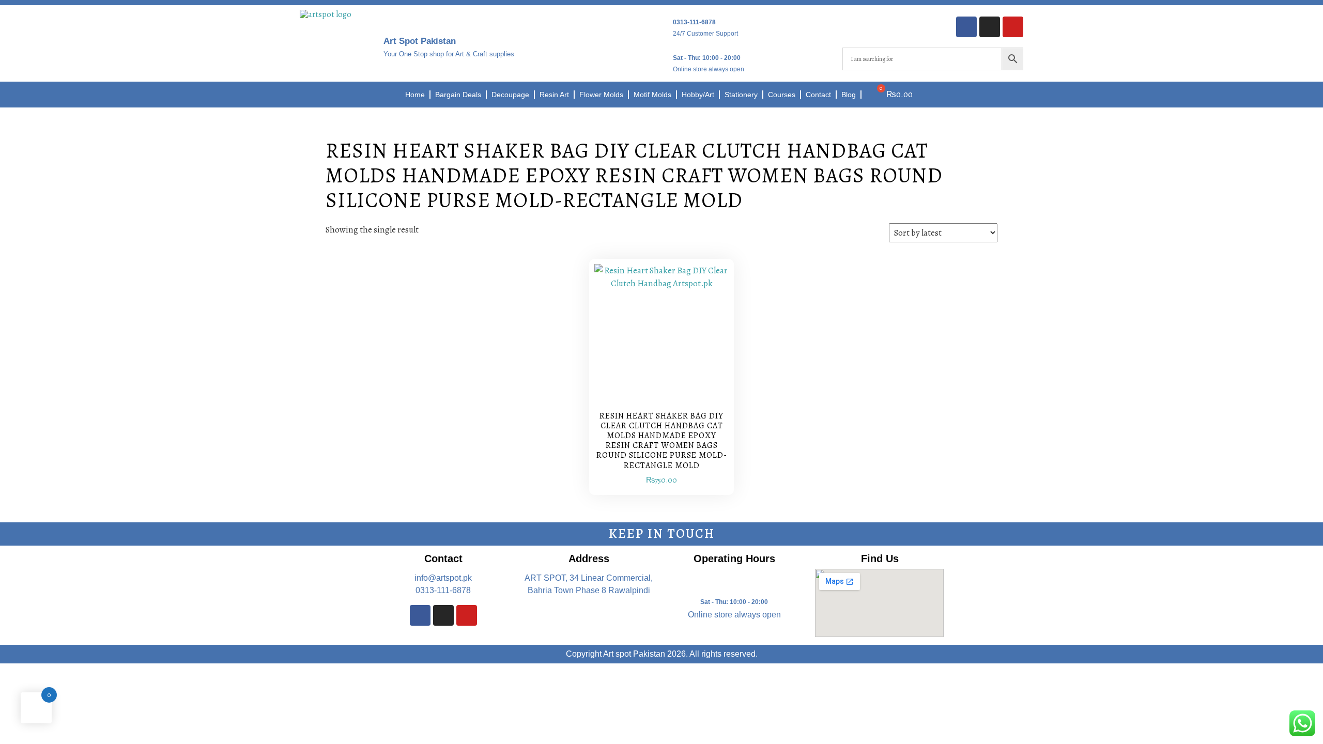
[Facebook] (966, 27)
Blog (848, 94)
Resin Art (554, 94)
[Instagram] (989, 27)
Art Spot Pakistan (419, 41)
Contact (818, 94)
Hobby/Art (698, 94)
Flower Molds (601, 94)
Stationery (741, 94)
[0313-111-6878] (661, 25)
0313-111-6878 (694, 22)
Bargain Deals (458, 94)
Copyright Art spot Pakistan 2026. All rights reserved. (662, 653)
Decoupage (510, 94)
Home (415, 94)
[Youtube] (1013, 27)
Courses (781, 94)
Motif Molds (652, 94)
